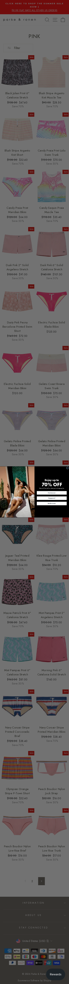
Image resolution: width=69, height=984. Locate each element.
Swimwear (52, 493)
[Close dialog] (67, 468)
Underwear (52, 503)
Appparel (51, 498)
